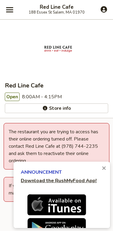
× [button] (104, 168)
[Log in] (104, 9)
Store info (59, 108)
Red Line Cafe (57, 7)
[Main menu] (9, 9)
